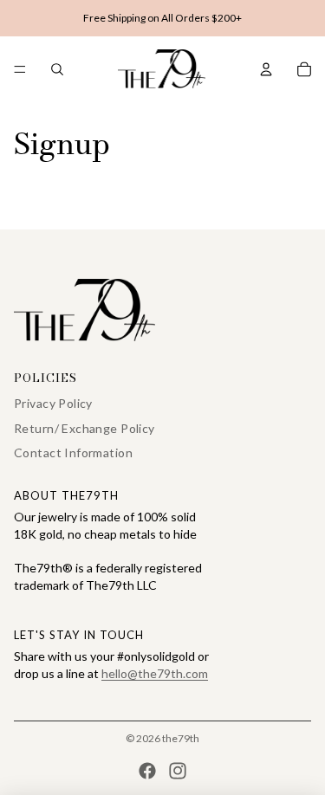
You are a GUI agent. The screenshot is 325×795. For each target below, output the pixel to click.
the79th (180, 738)
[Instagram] (177, 770)
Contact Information (73, 452)
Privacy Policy (53, 403)
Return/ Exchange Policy (84, 428)
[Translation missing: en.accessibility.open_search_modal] (57, 69)
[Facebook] (147, 770)
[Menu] (20, 69)
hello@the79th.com (154, 673)
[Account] (266, 69)
